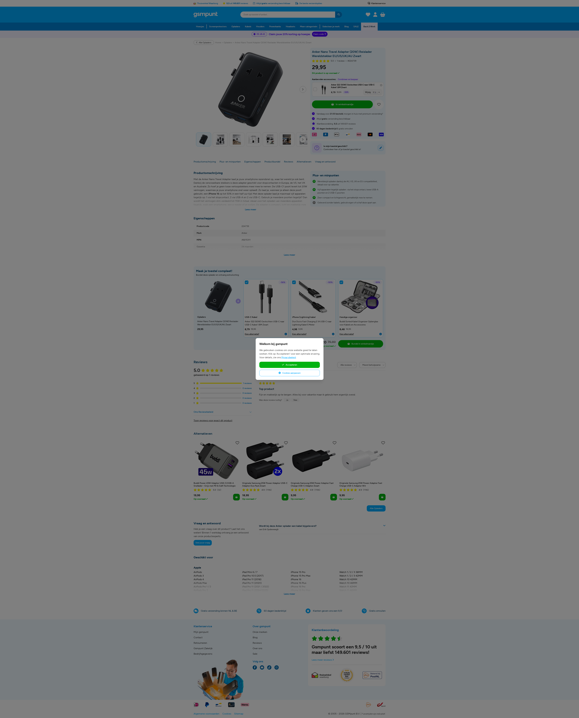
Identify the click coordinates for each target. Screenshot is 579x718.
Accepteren (291, 364)
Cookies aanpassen (291, 373)
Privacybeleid (288, 357)
